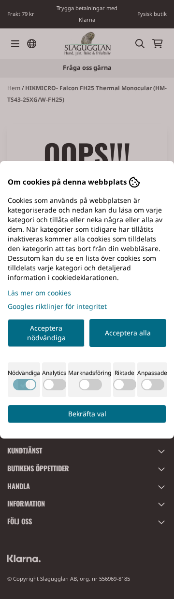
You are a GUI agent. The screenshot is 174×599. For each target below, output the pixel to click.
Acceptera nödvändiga (46, 332)
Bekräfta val (87, 413)
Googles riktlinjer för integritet (57, 306)
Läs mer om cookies (39, 292)
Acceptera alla (128, 332)
